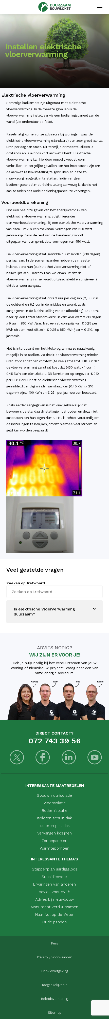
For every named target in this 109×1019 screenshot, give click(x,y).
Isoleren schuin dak (54, 818)
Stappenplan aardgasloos (54, 869)
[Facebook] (43, 758)
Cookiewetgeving (54, 971)
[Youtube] (95, 758)
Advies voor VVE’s (54, 892)
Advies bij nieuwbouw (54, 899)
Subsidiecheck (54, 877)
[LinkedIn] (69, 758)
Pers (54, 943)
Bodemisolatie (54, 810)
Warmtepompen (54, 848)
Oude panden (54, 922)
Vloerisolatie (55, 803)
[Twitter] (17, 758)
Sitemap (54, 1012)
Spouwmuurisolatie (54, 795)
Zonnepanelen (54, 841)
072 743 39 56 (54, 740)
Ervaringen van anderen (54, 884)
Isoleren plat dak (55, 825)
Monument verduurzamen (54, 907)
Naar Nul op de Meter (54, 914)
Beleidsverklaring (54, 999)
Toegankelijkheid (54, 985)
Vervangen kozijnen (54, 833)
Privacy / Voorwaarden (54, 957)
